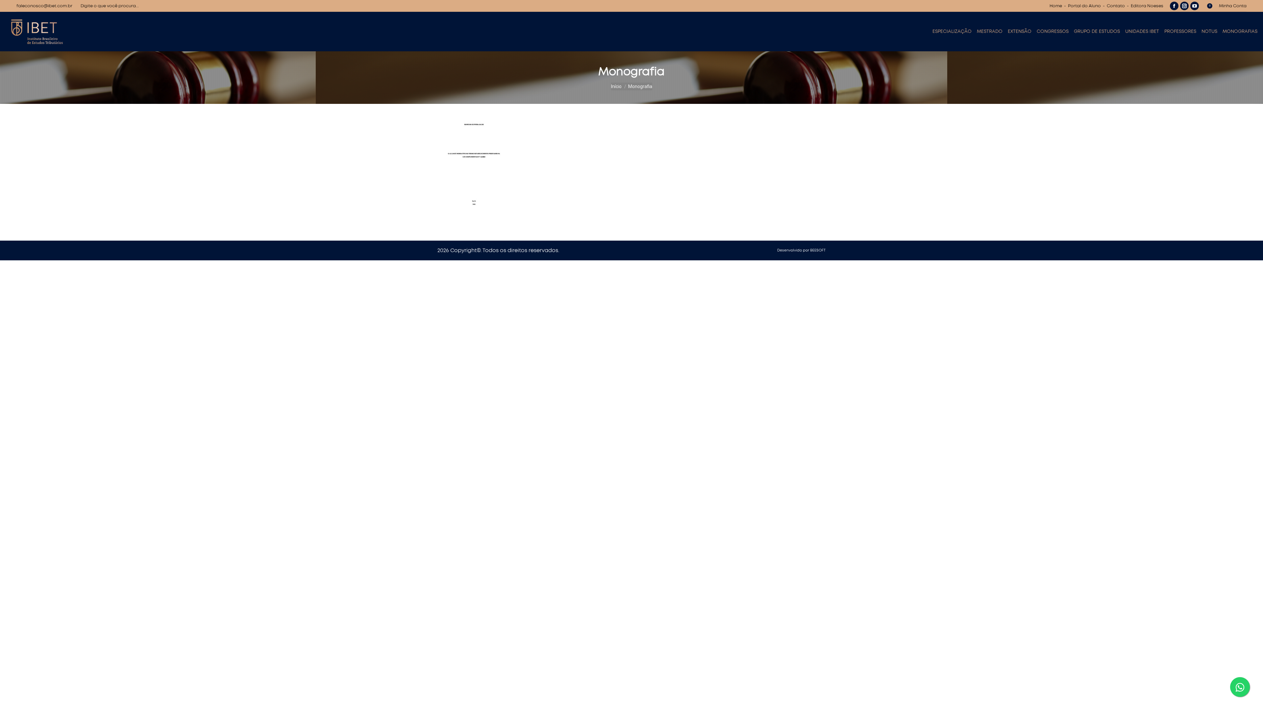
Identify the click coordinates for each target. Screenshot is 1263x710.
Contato (1116, 6)
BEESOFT (818, 250)
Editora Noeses (1147, 6)
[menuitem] (952, 31)
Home (1056, 6)
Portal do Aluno (1084, 6)
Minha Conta (1233, 6)
